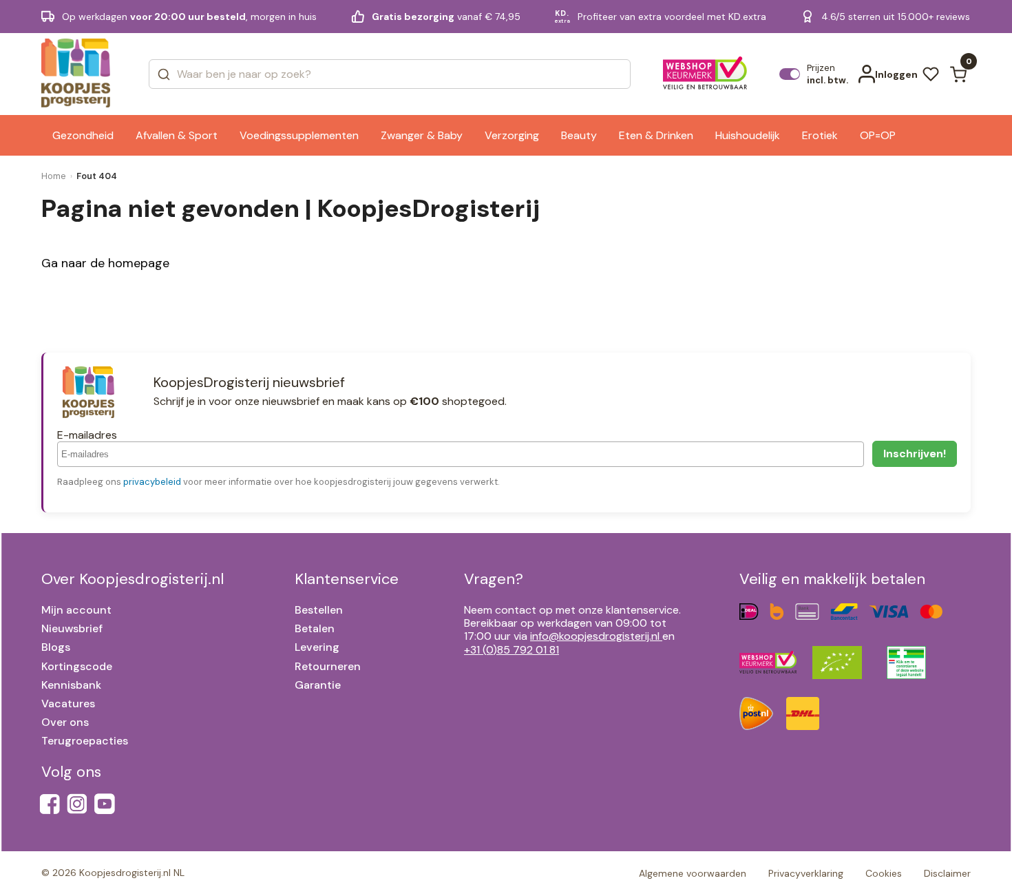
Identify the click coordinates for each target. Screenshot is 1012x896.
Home (53, 176)
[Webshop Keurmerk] (705, 74)
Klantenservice (347, 579)
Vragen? (493, 579)
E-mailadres (87, 435)
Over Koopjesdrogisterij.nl (132, 579)
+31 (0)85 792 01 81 (511, 650)
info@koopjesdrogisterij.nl (595, 636)
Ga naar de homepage (105, 263)
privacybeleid (152, 482)
